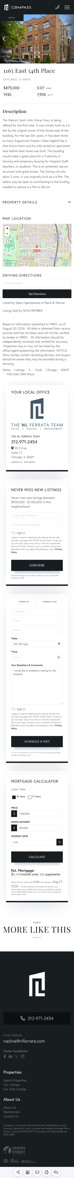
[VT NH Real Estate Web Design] (37, 1151)
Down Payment (20, 822)
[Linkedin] (10, 1056)
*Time (14, 651)
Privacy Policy (56, 752)
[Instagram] (22, 1056)
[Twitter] (16, 1056)
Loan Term (18, 789)
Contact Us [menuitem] (10, 1116)
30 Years (20, 796)
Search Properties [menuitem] (15, 1080)
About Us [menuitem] (9, 1108)
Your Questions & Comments (27, 665)
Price (14, 807)
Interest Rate (19, 836)
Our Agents (29, 462)
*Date (14, 638)
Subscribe (37, 565)
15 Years (36, 796)
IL (30, 370)
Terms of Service (20, 755)
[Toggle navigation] (67, 7)
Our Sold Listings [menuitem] (14, 1089)
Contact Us (16, 462)
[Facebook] (4, 1056)
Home (6, 370)
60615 (65, 370)
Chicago (51, 370)
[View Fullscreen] (7, 241)
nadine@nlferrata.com (24, 1041)
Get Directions (37, 294)
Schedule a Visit (50, 602)
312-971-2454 (24, 442)
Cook (38, 370)
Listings (19, 370)
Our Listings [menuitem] (11, 1085)
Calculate (37, 857)
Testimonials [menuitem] (11, 1112)
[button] (5, 39)
